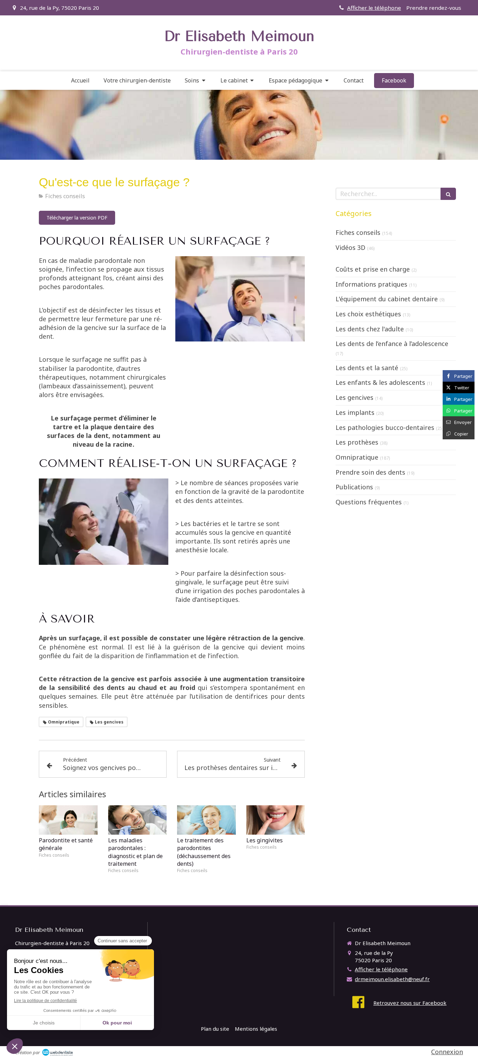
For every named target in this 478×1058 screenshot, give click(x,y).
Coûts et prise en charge (373, 269)
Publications (354, 487)
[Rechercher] (448, 194)
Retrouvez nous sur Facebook (410, 1002)
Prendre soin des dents (370, 472)
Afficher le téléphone (374, 7)
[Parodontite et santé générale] (68, 820)
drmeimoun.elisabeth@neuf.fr (392, 979)
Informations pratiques (371, 284)
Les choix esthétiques (368, 314)
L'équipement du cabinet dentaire (387, 299)
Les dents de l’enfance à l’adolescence (392, 343)
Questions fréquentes (369, 502)
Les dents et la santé (367, 368)
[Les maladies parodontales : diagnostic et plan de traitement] (137, 820)
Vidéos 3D (350, 247)
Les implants (355, 412)
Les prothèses (357, 442)
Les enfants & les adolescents (380, 382)
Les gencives (354, 397)
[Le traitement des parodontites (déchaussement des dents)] (206, 820)
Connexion (447, 1052)
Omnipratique (357, 457)
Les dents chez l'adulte (370, 329)
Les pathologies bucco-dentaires (385, 427)
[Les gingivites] (275, 820)
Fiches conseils (358, 232)
